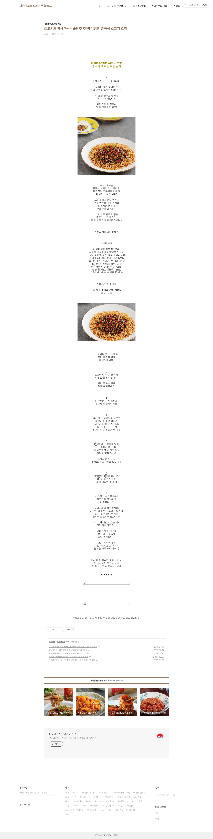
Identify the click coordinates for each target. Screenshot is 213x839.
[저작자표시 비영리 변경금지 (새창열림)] (80, 629)
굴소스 (68, 801)
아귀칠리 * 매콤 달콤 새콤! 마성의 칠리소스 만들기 (68, 657)
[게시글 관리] (60, 629)
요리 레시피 (104, 792)
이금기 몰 (131, 810)
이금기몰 (119, 810)
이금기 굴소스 (139, 792)
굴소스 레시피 (71, 797)
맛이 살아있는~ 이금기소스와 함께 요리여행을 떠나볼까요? (72, 738)
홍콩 (67, 792)
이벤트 (177, 6)
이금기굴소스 (93, 810)
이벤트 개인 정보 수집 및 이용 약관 (33, 792)
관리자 (116, 835)
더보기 (67, 815)
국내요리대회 (118, 792)
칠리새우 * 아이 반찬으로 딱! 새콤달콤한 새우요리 (68, 650)
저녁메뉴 (94, 806)
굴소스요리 (138, 797)
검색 (190, 795)
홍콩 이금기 (124, 801)
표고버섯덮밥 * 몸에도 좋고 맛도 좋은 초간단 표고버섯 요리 (72, 660)
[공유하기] (57, 629)
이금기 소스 (86, 797)
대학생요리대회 (108, 806)
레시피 (76, 792)
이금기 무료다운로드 (160, 6)
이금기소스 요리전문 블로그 (36, 6)
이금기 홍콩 (137, 801)
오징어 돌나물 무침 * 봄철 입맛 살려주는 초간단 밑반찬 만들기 (73, 647)
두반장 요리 (61, 642)
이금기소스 (110, 797)
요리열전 (52, 642)
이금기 (121, 806)
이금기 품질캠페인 (139, 6)
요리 (85, 806)
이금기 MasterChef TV (116, 6)
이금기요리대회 (89, 792)
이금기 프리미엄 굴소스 (105, 801)
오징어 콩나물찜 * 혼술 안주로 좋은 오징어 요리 (67, 653)
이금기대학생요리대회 (74, 810)
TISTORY (107, 835)
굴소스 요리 (107, 810)
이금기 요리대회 (72, 806)
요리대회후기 (124, 797)
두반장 (89, 801)
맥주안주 (98, 797)
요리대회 (78, 801)
